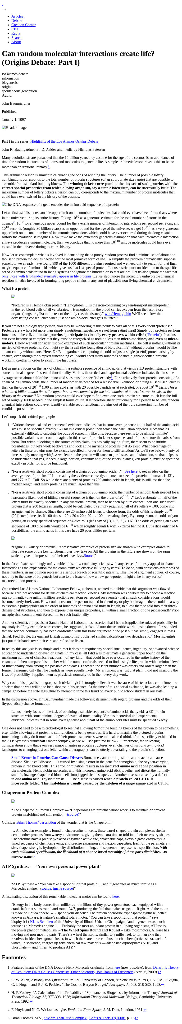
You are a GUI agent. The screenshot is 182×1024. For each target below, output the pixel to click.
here (115, 896)
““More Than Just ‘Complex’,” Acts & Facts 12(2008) (84, 1018)
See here (131, 471)
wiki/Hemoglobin (118, 314)
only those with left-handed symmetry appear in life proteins (46, 276)
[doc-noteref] (49, 167)
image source (63, 888)
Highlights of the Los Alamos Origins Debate (64, 141)
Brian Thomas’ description (36, 822)
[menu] (4, 9)
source (46, 888)
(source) (73, 814)
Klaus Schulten (41, 922)
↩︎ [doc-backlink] (159, 972)
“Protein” (153, 335)
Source (89, 556)
